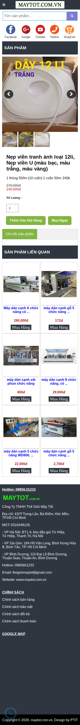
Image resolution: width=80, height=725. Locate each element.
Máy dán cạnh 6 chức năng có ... (21, 310)
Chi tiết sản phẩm (20, 234)
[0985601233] (11, 713)
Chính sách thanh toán (19, 621)
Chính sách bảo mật (17, 607)
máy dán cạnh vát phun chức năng (21, 381)
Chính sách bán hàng (18, 599)
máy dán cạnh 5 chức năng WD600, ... (21, 453)
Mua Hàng (21, 327)
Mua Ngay (60, 220)
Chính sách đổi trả (16, 614)
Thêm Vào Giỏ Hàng (26, 220)
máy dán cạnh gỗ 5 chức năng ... (59, 310)
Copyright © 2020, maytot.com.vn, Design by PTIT (40, 720)
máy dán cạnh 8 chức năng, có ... (58, 381)
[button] (8, 94)
